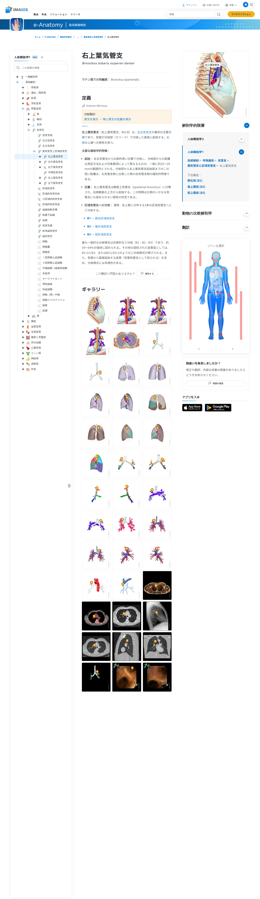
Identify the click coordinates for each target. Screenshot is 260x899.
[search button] (218, 14)
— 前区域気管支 (99, 234)
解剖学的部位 (66, 36)
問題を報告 (218, 383)
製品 (36, 14)
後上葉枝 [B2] (196, 186)
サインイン (191, 4)
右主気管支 (144, 132)
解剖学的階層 (193, 125)
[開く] (17, 82)
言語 (231, 4)
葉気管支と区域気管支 (93, 36)
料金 (44, 14)
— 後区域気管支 (99, 226)
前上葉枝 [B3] (196, 192)
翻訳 (186, 227)
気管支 (222, 160)
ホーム (38, 36)
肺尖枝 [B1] (194, 180)
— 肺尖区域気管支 (101, 218)
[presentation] (199, 348)
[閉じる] (17, 77)
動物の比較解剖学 (197, 213)
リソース (75, 14)
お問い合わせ (212, 4)
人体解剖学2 (195, 139)
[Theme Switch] (248, 4)
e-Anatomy (50, 36)
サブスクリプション (241, 14)
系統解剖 (193, 160)
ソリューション (58, 14)
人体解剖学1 (195, 152)
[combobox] (191, 14)
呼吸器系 (209, 160)
